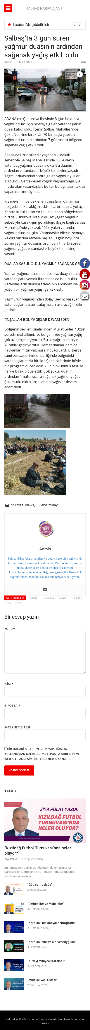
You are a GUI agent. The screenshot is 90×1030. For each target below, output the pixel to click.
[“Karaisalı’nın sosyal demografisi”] (14, 927)
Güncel (63, 597)
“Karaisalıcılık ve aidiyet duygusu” (51, 942)
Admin (8, 62)
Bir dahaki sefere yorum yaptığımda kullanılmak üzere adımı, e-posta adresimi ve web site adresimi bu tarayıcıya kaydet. (42, 754)
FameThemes (40, 1019)
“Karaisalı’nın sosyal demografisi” (52, 923)
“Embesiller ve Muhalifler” (45, 904)
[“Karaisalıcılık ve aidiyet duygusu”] (14, 946)
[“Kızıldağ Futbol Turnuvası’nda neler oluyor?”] (45, 821)
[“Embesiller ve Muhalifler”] (14, 908)
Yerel (9, 602)
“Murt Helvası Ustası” (42, 980)
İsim (8, 684)
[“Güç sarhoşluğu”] (14, 889)
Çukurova (48, 597)
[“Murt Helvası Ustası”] (14, 984)
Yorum (10, 629)
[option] (47, 24)
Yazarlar (11, 790)
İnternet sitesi (17, 727)
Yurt (19, 602)
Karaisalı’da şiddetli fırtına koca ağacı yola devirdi (50, 25)
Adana (33, 597)
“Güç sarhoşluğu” (39, 884)
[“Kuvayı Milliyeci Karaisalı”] (14, 965)
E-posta (12, 705)
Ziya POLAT (11, 859)
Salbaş (76, 597)
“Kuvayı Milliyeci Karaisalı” (46, 961)
